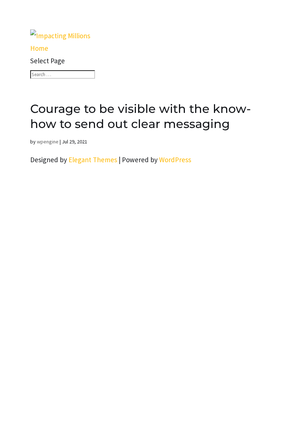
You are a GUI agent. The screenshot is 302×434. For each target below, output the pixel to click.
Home (39, 48)
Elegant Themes (93, 159)
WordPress (175, 159)
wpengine (48, 141)
